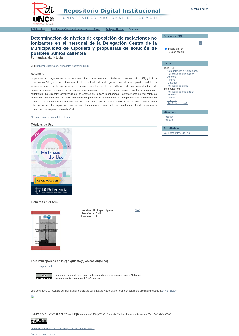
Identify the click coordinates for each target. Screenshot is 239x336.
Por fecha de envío (177, 85)
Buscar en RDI (176, 48)
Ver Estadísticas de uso (177, 133)
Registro (168, 119)
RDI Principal (38, 29)
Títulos (171, 79)
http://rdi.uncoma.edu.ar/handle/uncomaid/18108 (62, 65)
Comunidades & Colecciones (183, 71)
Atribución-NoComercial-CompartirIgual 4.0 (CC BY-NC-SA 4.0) (63, 328)
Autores (171, 76)
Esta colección (176, 51)
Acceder (168, 116)
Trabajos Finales (115, 29)
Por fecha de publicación (180, 74)
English (204, 8)
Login (205, 4)
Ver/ (137, 210)
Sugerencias (48, 334)
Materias (172, 82)
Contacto (35, 334)
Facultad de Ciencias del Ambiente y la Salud (75, 29)
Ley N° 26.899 (169, 290)
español (195, 8)
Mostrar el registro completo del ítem (51, 117)
